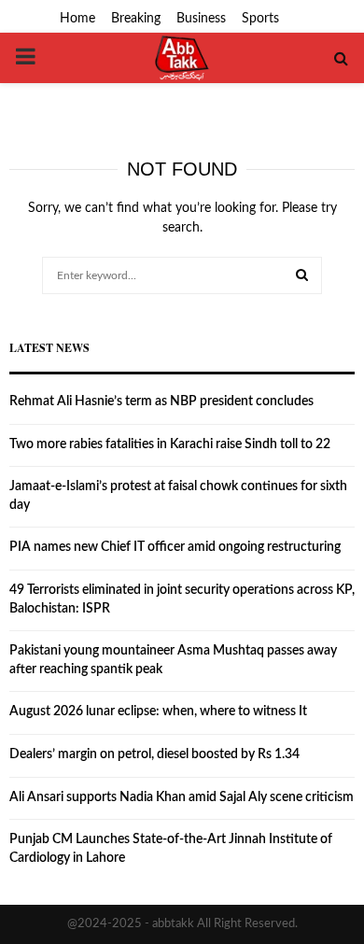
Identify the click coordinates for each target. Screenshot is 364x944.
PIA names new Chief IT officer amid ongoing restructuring (175, 547)
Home (77, 18)
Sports (260, 18)
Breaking (136, 18)
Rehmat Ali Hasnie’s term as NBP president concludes (161, 401)
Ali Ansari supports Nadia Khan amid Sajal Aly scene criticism (181, 797)
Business (201, 18)
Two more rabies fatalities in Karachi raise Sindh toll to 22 (169, 444)
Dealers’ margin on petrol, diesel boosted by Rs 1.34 (154, 754)
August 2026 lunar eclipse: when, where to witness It (158, 711)
